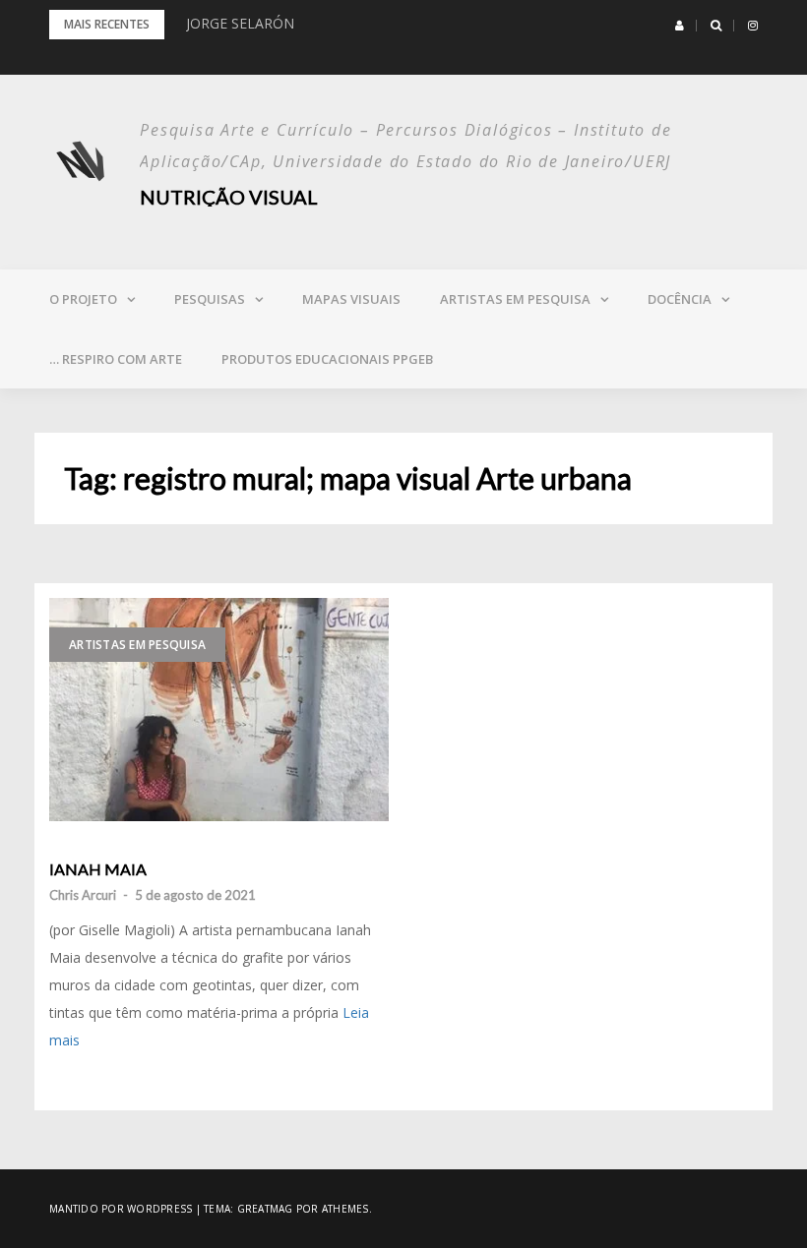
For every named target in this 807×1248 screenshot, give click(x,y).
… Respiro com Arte (115, 359)
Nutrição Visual (229, 196)
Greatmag (265, 1209)
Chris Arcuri (82, 895)
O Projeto (83, 299)
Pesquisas (209, 299)
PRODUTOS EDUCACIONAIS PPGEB (327, 359)
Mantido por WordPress (120, 1209)
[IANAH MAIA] (219, 709)
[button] (679, 25)
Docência (680, 299)
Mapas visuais (351, 299)
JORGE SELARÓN (240, 23)
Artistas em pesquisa (515, 299)
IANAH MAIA (98, 869)
